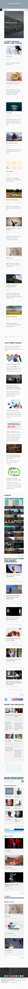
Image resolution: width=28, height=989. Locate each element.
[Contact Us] (23, 976)
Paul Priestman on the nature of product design (13, 660)
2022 (18, 765)
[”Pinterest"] (20, 778)
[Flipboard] (20, 699)
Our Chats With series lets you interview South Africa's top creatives (13, 456)
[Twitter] (13, 699)
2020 (7, 766)
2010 (18, 768)
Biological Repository (11, 316)
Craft (6, 518)
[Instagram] (12, 976)
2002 (10, 771)
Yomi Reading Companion (12, 83)
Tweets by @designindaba (10, 832)
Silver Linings (9, 171)
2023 (15, 765)
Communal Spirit (9, 867)
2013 (10, 768)
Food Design (7, 535)
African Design (8, 507)
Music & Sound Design (18, 546)
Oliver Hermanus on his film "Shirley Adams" (13, 575)
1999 (15, 771)
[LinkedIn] (17, 699)
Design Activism (18, 260)
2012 (13, 768)
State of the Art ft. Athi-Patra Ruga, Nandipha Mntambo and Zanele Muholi (14, 682)
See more (22, 695)
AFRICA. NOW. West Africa (13, 432)
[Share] (22, 699)
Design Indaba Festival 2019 (13, 364)
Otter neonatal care (9, 933)
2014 (7, 768)
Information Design (18, 541)
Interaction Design (8, 546)
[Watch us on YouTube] (14, 976)
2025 (10, 765)
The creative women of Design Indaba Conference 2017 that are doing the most (13, 387)
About (10, 968)
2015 (20, 766)
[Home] (14, 3)
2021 (20, 765)
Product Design (8, 552)
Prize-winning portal (18, 715)
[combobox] (22, 10)
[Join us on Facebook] (14, 778)
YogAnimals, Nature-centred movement (13, 228)
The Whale (9, 113)
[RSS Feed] (20, 976)
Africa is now (18, 741)
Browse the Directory (19, 826)
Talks (7, 578)
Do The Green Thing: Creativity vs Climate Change (13, 479)
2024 (13, 765)
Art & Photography (18, 513)
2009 (20, 768)
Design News (9, 58)
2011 (15, 768)
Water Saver (9, 258)
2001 (13, 771)
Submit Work (17, 970)
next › (18, 336)
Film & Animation (18, 530)
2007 (10, 770)
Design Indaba (8, 796)
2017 (15, 766)
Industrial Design (8, 541)
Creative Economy (18, 518)
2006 (13, 770)
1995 (18, 771)
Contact (15, 968)
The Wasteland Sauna (11, 143)
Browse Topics (20, 556)
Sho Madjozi (7, 850)
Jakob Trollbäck (8, 950)
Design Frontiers (19, 743)
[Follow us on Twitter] (7, 778)
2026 (7, 765)
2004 (18, 770)
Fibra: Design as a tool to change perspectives (12, 618)
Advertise (11, 970)
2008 (7, 770)
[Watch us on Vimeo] (16, 976)
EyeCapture (9, 56)
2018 (13, 766)
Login (10, 972)
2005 (15, 770)
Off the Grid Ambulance (12, 200)
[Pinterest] (15, 699)
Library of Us (11, 22)
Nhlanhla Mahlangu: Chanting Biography (11, 885)
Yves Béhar (7, 808)
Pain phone (8, 741)
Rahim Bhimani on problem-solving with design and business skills (13, 597)
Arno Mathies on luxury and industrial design (13, 639)
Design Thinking (18, 524)
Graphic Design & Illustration (18, 535)
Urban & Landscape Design (19, 551)
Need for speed (9, 715)
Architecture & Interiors (8, 512)
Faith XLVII (17, 796)
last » (22, 336)
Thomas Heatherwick (17, 820)
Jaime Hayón (17, 808)
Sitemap (15, 972)
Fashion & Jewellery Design (9, 529)
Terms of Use (12, 973)
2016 (18, 766)
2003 (20, 770)
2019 (10, 766)
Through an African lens (12, 410)
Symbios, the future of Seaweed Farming (12, 285)
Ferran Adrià (8, 819)
